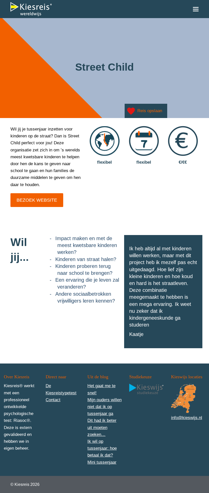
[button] (196, 9)
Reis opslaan (149, 110)
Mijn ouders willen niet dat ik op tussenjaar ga (104, 406)
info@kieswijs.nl (186, 417)
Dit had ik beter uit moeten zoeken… (101, 427)
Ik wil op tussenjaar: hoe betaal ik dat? (102, 448)
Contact (53, 399)
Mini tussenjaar (101, 462)
